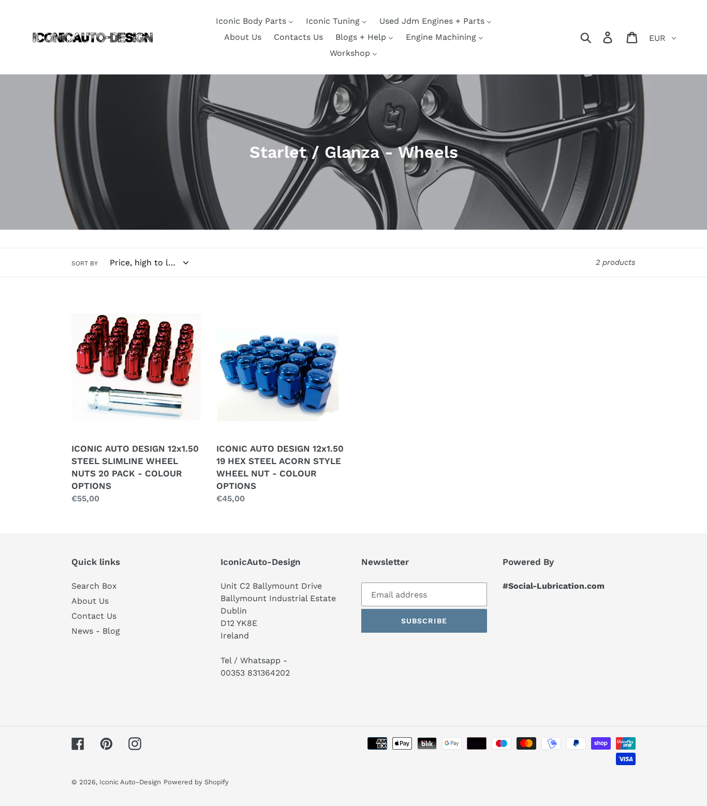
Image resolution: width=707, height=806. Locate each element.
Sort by (84, 263)
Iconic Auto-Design (130, 782)
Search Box (94, 586)
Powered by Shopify (196, 782)
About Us (90, 601)
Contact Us (93, 616)
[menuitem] (255, 21)
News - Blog (95, 631)
